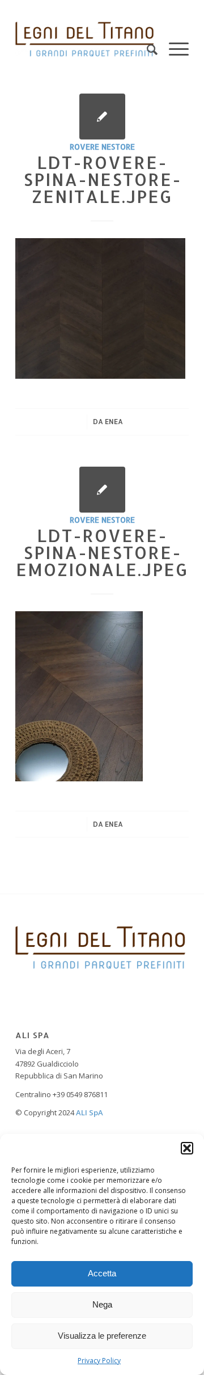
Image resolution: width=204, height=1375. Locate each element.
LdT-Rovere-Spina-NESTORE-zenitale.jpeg (102, 179)
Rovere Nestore (102, 146)
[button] (187, 1148)
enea (114, 421)
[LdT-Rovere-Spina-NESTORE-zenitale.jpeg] (102, 116)
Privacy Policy (99, 1360)
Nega (102, 1304)
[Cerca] (146, 39)
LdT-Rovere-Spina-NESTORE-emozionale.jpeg (102, 552)
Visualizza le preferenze (102, 1335)
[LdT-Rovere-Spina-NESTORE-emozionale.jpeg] (102, 490)
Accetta (102, 1273)
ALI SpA (89, 1112)
